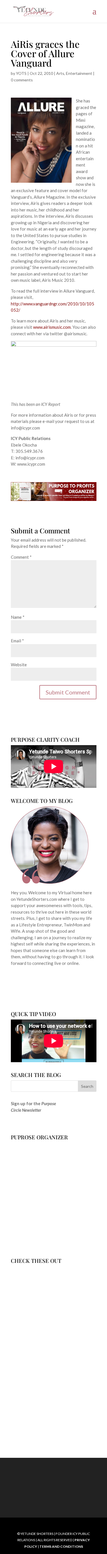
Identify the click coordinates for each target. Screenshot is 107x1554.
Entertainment (79, 73)
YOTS (21, 73)
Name (18, 617)
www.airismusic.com (52, 327)
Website (19, 664)
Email (17, 640)
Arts (60, 73)
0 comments (22, 79)
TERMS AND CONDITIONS (61, 1546)
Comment (21, 557)
